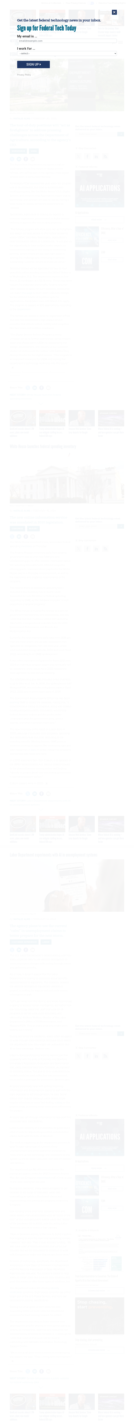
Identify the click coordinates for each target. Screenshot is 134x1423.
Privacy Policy (24, 75)
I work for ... (26, 48)
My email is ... (27, 36)
